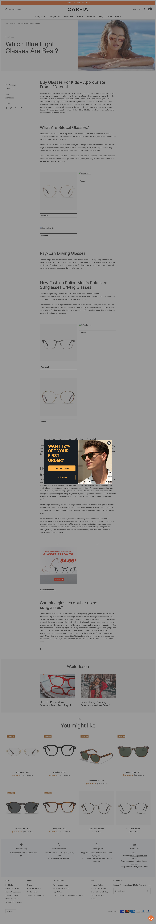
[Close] (109, 443)
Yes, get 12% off (61, 468)
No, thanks (62, 477)
